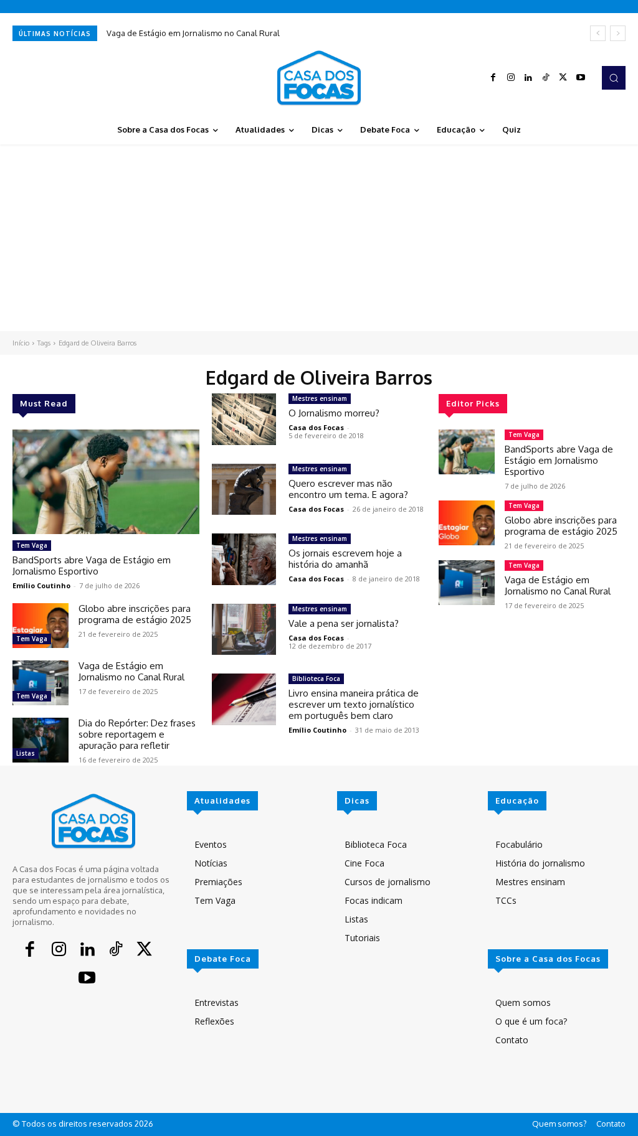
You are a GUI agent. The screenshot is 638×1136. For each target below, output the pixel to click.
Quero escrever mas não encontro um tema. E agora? (348, 488)
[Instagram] (511, 78)
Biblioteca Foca (316, 678)
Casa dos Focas (316, 427)
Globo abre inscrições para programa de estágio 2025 (135, 614)
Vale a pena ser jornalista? (343, 623)
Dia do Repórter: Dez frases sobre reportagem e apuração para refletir (137, 734)
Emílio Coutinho (41, 585)
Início (20, 343)
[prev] (598, 33)
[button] (614, 78)
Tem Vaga (31, 545)
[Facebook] (493, 78)
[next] (618, 33)
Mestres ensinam (319, 398)
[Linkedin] (528, 78)
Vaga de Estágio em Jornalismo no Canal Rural (193, 33)
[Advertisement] (319, 238)
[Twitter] (563, 78)
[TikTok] (546, 78)
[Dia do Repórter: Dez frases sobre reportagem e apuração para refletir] (40, 740)
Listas (25, 753)
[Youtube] (580, 78)
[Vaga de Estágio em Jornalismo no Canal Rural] (40, 682)
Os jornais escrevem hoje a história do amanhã (345, 558)
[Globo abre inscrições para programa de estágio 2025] (40, 625)
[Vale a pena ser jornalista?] (244, 629)
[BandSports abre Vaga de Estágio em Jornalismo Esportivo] (105, 482)
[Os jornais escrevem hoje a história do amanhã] (244, 559)
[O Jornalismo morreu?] (244, 419)
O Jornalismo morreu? (333, 413)
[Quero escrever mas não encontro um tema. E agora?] (244, 489)
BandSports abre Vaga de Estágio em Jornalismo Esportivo (91, 565)
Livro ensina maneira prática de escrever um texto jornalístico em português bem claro (353, 704)
